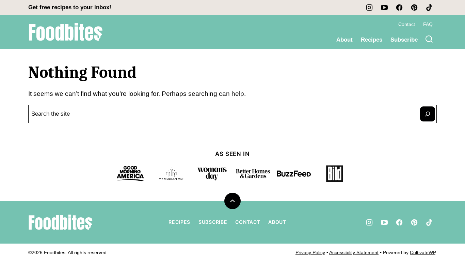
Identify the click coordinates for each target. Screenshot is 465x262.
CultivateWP (422, 252)
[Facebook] (399, 7)
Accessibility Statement (354, 252)
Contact (406, 24)
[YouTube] (384, 7)
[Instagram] (369, 7)
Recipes (371, 40)
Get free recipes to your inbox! (69, 7)
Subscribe (404, 40)
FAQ (428, 24)
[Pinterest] (414, 7)
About (344, 40)
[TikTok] (429, 7)
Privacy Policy (310, 252)
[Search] (429, 39)
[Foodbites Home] (65, 32)
